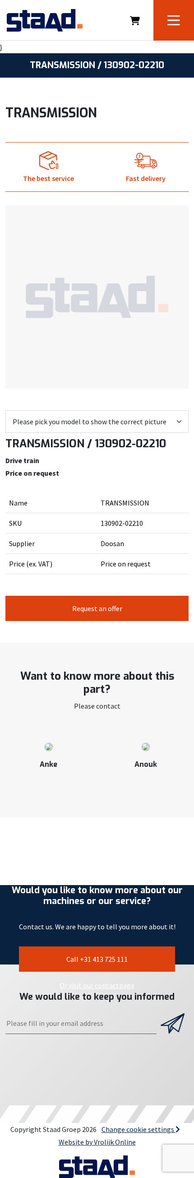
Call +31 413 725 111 (97, 959)
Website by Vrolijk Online (97, 1141)
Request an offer (97, 608)
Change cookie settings (139, 1129)
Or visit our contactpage (97, 985)
